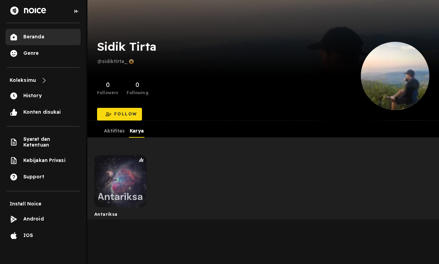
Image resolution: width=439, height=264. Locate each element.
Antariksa (106, 214)
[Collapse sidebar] (76, 11)
